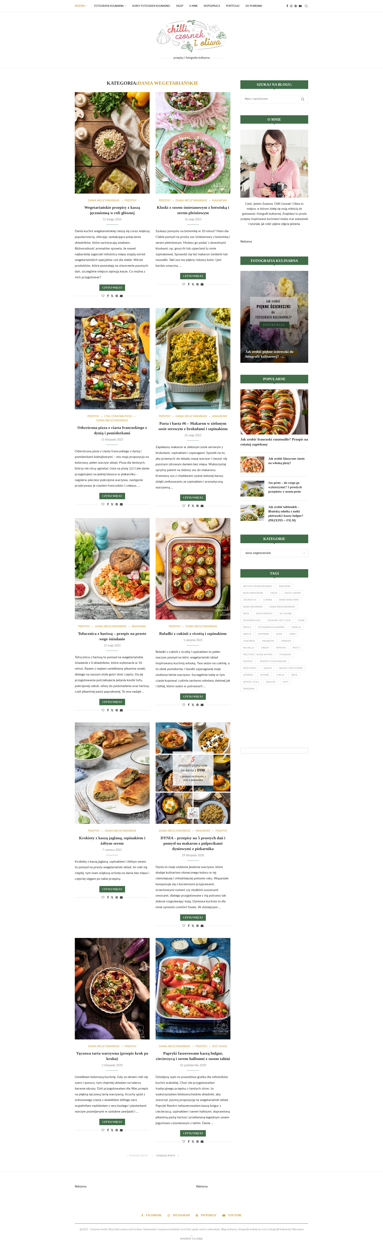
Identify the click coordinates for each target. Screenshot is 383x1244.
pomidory (285, 654)
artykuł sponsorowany (257, 586)
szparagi (248, 675)
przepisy (248, 661)
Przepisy (80, 6)
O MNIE (193, 6)
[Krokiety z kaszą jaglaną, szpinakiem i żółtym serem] (112, 773)
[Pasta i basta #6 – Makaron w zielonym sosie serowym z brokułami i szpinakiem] (193, 359)
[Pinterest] (295, 6)
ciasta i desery (292, 593)
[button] (244, 316)
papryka (281, 648)
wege (294, 675)
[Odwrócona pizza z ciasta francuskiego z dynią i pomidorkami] (112, 359)
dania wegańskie (253, 607)
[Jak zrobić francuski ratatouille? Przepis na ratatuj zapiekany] (274, 412)
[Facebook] (287, 6)
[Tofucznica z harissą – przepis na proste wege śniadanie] (112, 569)
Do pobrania (254, 6)
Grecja (247, 634)
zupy (285, 682)
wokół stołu (251, 682)
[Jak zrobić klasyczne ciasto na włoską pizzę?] (252, 464)
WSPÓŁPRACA (212, 6)
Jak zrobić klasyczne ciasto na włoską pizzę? (286, 461)
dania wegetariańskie (282, 607)
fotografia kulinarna (271, 627)
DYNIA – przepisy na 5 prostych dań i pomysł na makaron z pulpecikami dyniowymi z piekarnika (193, 843)
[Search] (306, 6)
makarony (268, 641)
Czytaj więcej (112, 287)
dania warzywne (289, 600)
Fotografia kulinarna (109, 6)
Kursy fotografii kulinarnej (151, 6)
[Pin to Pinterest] (116, 296)
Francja (296, 627)
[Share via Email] (121, 296)
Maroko (286, 641)
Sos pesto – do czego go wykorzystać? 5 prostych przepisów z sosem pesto (285, 487)
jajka (279, 634)
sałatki (268, 668)
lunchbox (249, 641)
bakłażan (284, 586)
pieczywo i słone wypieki (257, 654)
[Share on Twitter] (112, 296)
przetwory (250, 668)
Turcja (280, 675)
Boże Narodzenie (253, 593)
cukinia (267, 600)
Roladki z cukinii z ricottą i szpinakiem (193, 633)
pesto (296, 648)
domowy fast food (279, 620)
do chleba (285, 614)
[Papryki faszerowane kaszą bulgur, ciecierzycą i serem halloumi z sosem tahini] (193, 988)
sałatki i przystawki (291, 668)
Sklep (179, 6)
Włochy (271, 682)
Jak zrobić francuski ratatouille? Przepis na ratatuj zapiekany (274, 441)
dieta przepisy (264, 614)
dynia (301, 620)
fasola (247, 627)
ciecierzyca (249, 600)
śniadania (248, 689)
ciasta (273, 593)
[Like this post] (103, 296)
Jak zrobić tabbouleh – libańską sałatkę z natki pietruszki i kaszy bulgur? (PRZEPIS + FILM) (285, 513)
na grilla (248, 648)
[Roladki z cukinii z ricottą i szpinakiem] (193, 569)
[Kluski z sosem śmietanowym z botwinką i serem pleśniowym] (193, 143)
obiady (265, 648)
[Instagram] (291, 6)
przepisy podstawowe (273, 661)
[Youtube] (300, 6)
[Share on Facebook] (108, 296)
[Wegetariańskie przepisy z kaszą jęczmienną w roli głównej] (112, 143)
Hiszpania (263, 634)
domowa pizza (252, 620)
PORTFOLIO (233, 6)
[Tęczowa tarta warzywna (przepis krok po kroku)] (112, 988)
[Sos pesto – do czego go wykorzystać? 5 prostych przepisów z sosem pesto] (252, 489)
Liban (292, 634)
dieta (246, 614)
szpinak (264, 675)
